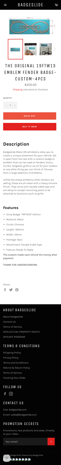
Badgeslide (30, 5)
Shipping (17, 89)
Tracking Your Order (14, 377)
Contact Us (9, 321)
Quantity (7, 98)
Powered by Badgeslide (32, 455)
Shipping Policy (12, 352)
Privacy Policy (10, 357)
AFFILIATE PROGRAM (14, 336)
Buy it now (30, 126)
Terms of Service (12, 326)
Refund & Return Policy (16, 367)
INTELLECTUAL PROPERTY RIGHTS (21, 331)
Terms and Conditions (15, 362)
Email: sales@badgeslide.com (20, 414)
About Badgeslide (13, 316)
